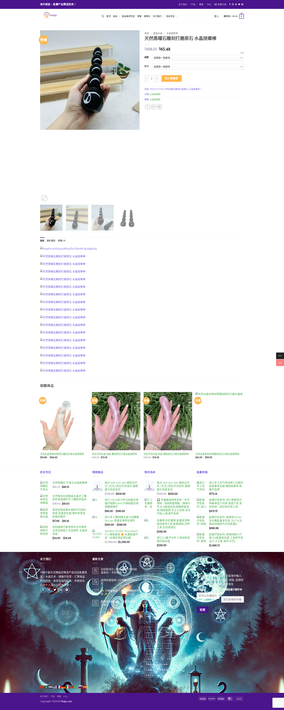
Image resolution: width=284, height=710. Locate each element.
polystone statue (174, 632)
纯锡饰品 (175, 669)
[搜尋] (103, 16)
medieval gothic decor (156, 621)
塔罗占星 (171, 659)
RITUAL (149, 637)
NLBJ (172, 621)
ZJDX (178, 653)
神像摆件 (163, 669)
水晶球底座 (176, 664)
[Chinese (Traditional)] (72, 686)
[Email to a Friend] (153, 107)
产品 (193, 4)
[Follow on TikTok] (236, 4)
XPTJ (170, 653)
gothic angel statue (154, 595)
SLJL (158, 637)
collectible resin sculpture (158, 573)
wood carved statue (155, 653)
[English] (55, 686)
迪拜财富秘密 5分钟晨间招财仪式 (119, 582)
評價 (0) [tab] (62, 240)
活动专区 (170, 16)
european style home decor (158, 584)
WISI (180, 643)
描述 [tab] (42, 240)
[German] (63, 686)
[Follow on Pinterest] (67, 590)
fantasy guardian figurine (158, 589)
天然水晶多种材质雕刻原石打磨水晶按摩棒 (217, 454)
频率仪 (147, 16)
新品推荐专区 (128, 16)
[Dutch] (51, 686)
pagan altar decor (154, 632)
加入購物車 (171, 78)
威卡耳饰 (182, 659)
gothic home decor (176, 595)
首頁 (146, 33)
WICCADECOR (152, 643)
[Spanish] (85, 686)
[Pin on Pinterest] (159, 107)
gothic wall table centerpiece (159, 600)
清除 (242, 53)
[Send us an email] (242, 4)
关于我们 (182, 4)
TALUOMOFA (170, 637)
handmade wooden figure (158, 616)
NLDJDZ (182, 621)
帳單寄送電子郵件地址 (231, 591)
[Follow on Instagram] (233, 4)
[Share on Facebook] (147, 107)
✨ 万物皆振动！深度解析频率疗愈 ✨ (120, 592)
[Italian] (68, 686)
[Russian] (81, 686)
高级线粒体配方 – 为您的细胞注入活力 (119, 603)
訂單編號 (201, 589)
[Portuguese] (76, 686)
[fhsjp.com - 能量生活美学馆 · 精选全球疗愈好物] (68, 16)
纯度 (146, 57)
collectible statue (153, 579)
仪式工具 (159, 659)
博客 (201, 4)
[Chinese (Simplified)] (42, 686)
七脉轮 (148, 659)
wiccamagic (169, 643)
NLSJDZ (149, 627)
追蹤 (202, 609)
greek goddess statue (155, 605)
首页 (108, 16)
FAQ (209, 4)
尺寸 (146, 66)
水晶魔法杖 (150, 669)
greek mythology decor (156, 611)
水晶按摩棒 (172, 33)
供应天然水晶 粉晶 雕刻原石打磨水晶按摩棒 (114, 454)
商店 (115, 16)
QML (187, 632)
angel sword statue (154, 568)
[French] (59, 686)
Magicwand (179, 616)
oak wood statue (164, 627)
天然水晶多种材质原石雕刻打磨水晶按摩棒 (62, 454)
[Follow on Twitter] (239, 4)
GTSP (174, 611)
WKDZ (168, 648)
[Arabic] (46, 686)
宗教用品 (149, 664)
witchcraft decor (153, 648)
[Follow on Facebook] (230, 4)
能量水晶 (157, 33)
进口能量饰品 (163, 675)
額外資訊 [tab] (51, 240)
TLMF (182, 637)
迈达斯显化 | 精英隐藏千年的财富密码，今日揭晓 (119, 571)
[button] (220, 4)
